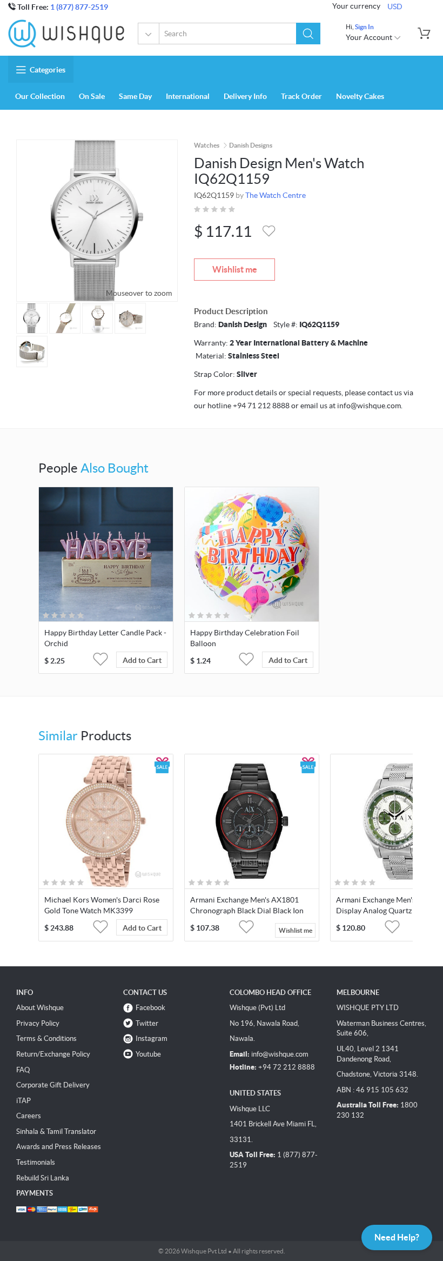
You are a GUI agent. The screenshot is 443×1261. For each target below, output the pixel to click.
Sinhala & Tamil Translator (56, 1131)
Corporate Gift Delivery (53, 1085)
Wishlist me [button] (295, 930)
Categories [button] (47, 69)
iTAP (23, 1101)
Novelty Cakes (360, 96)
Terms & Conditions (46, 1038)
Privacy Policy (37, 1023)
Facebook (150, 1008)
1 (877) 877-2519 (79, 7)
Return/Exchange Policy (53, 1054)
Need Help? (396, 1237)
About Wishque (40, 1008)
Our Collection (40, 96)
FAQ (23, 1070)
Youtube (148, 1054)
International (188, 96)
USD (394, 6)
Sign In (364, 26)
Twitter (147, 1023)
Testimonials (35, 1162)
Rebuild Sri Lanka (42, 1178)
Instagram (151, 1038)
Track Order (301, 96)
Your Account (370, 37)
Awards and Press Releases (58, 1147)
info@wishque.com (279, 1054)
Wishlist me (234, 269)
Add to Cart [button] (142, 660)
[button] (308, 33)
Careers (28, 1116)
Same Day (135, 96)
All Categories (148, 33)
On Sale (92, 96)
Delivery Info (245, 96)
